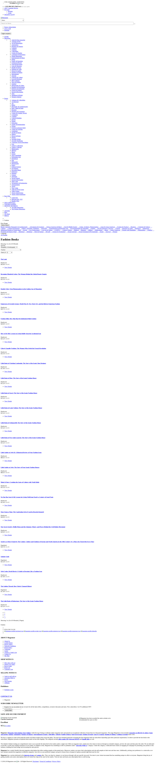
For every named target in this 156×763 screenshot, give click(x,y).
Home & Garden (16, 71)
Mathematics (15, 149)
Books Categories (6, 227)
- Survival (107, 232)
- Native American (114, 230)
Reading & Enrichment (18, 87)
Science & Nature (17, 90)
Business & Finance (17, 46)
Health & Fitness (16, 67)
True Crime (15, 188)
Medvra (6, 215)
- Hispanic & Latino (126, 228)
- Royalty (47, 232)
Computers (15, 115)
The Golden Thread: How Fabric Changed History (16, 586)
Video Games (15, 191)
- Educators (43, 228)
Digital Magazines (17, 56)
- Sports (101, 232)
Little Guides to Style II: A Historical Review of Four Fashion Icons (21, 452)
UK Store (7, 214)
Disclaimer (36, 761)
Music (13, 152)
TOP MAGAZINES (10, 204)
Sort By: (3, 245)
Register (10, 11)
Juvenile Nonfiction (17, 141)
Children (14, 50)
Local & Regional (17, 79)
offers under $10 (63, 739)
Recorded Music (16, 170)
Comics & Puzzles (17, 53)
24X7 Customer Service (11, 8)
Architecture (15, 102)
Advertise (7, 211)
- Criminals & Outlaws (143, 227)
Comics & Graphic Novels (19, 113)
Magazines (7, 38)
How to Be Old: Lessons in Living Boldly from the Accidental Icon (21, 333)
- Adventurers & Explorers (36, 227)
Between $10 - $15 (17, 199)
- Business (132, 227)
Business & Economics (18, 111)
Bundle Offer (15, 201)
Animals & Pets (16, 41)
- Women (114, 232)
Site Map (6, 656)
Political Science (16, 167)
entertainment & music (41, 734)
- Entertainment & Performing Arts (57, 228)
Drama (13, 121)
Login (9, 13)
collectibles (51, 734)
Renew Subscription (10, 27)
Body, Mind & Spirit (17, 108)
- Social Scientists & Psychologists (87, 232)
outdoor (10, 734)
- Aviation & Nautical (121, 227)
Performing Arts (16, 157)
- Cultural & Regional (13, 228)
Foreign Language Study (19, 128)
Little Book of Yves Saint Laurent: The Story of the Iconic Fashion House (23, 437)
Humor (14, 137)
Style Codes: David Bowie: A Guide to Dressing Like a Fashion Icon (21, 571)
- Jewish (24, 230)
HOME (6, 36)
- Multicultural (97, 230)
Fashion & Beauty (17, 63)
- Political (149, 230)
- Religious (28, 232)
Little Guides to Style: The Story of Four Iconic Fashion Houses (20, 467)
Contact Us (7, 654)
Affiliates (7, 683)
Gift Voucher (8, 681)
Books (6, 98)
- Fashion (92, 228)
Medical (14, 150)
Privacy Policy (8, 644)
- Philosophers (140, 230)
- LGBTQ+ (56, 230)
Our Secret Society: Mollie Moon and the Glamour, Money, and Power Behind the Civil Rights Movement (33, 527)
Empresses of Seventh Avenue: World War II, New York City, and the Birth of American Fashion (30, 304)
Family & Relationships (18, 124)
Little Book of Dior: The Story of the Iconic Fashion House (18, 378)
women (39, 755)
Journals (14, 76)
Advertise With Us (9, 678)
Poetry (13, 165)
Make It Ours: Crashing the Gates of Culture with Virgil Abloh (20, 482)
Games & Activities (17, 129)
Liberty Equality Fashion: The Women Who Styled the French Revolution (23, 348)
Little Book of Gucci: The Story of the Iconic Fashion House (19, 393)
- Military (89, 230)
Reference (14, 171)
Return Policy (8, 647)
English (5, 235)
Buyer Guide (8, 666)
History (14, 134)
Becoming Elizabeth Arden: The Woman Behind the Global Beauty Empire (24, 274)
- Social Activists (71, 232)
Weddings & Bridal (17, 95)
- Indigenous (145, 228)
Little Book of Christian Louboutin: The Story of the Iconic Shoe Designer (23, 363)
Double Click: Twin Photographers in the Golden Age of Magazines (21, 289)
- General (117, 228)
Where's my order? (9, 664)
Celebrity (14, 48)
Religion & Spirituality (18, 89)
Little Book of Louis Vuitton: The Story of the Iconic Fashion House (21, 408)
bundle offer (86, 739)
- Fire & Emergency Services (104, 228)
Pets (13, 160)
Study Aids (15, 181)
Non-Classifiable (16, 155)
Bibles (13, 105)
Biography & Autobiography (20, 106)
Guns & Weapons (17, 66)
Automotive (15, 45)
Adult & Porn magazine (18, 40)
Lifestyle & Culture (17, 77)
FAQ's (6, 679)
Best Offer (7, 196)
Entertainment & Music (18, 58)
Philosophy (15, 162)
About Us (7, 641)
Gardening (15, 131)
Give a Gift (7, 28)
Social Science (16, 178)
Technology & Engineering (19, 183)
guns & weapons (99, 734)
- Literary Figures (66, 230)
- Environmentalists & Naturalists (78, 228)
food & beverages (77, 734)
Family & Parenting (17, 61)
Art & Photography (17, 43)
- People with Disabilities (128, 230)
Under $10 (15, 197)
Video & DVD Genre (18, 189)
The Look (4, 259)
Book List (7, 667)
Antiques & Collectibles (18, 100)
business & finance (27, 734)
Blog (5, 212)
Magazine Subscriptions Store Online (19, 733)
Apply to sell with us (10, 676)
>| (4, 617)
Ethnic (13, 59)
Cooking (14, 116)
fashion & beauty (88, 734)
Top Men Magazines (17, 207)
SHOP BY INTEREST (11, 206)
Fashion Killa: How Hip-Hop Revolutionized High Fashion (18, 318)
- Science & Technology (58, 232)
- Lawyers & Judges (46, 230)
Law (13, 144)
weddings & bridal (122, 734)
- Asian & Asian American (107, 227)
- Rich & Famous (38, 232)
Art (12, 103)
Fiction (14, 126)
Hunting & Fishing (17, 72)
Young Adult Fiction (17, 193)
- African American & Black (53, 227)
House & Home (16, 136)
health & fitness (66, 734)
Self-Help (14, 176)
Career (6, 651)
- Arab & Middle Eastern (69, 227)
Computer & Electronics (18, 54)
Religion (14, 173)
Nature (13, 154)
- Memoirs (82, 230)
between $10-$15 (74, 739)
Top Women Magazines (18, 209)
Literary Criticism (17, 147)
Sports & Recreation (17, 92)
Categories (7, 649)
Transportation (16, 184)
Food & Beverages (17, 64)
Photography (15, 163)
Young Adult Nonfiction (18, 194)
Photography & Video (18, 85)
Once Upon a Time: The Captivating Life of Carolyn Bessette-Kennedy (22, 512)
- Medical (75, 230)
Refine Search (5, 225)
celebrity (58, 734)
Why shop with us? (9, 663)
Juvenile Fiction (16, 139)
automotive (17, 734)
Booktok (6, 30)
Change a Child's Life (10, 652)
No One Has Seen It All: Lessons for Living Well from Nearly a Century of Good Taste (27, 497)
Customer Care (8, 669)
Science (14, 175)
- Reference (21, 232)
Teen (13, 93)
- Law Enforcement (33, 230)
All (2, 235)
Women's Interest (16, 97)
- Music (105, 230)
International (15, 74)
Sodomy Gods (5, 556)
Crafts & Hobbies (17, 118)
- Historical (137, 228)
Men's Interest (16, 80)
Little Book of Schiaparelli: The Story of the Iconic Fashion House (21, 423)
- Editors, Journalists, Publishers (29, 228)
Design (14, 119)
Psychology (15, 168)
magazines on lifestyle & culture (139, 733)
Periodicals (15, 158)
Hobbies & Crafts (17, 69)
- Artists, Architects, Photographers (88, 227)
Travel (13, 186)
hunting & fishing (110, 734)
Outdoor (14, 84)
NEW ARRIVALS (9, 202)
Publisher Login (8, 690)
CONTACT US (6, 696)
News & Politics (16, 82)
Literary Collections (17, 145)
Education (14, 123)
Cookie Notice (8, 643)
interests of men (29, 755)
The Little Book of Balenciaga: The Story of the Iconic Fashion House (22, 601)
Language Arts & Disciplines (20, 142)
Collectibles (15, 51)
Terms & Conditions (10, 646)
